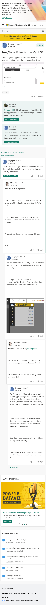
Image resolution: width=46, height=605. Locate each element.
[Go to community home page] (16, 25)
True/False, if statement (14, 567)
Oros (16, 570)
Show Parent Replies (7, 156)
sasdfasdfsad (18, 551)
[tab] (22, 524)
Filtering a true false (13, 576)
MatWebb (13, 183)
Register (34, 25)
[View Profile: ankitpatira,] (6, 105)
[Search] (29, 25)
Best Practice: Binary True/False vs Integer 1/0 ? (23, 548)
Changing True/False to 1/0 (16, 540)
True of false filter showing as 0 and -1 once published (22, 557)
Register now (7, 18)
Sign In (41, 25)
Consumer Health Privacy (29, 600)
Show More (7, 87)
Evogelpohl (11, 44)
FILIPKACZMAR (20, 543)
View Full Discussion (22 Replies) (13, 152)
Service (6, 31)
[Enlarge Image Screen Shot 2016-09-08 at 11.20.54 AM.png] (25, 315)
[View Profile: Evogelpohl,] (6, 128)
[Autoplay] (19, 524)
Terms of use (32, 593)
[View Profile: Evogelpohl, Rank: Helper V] (4, 45)
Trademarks (5, 597)
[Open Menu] (42, 31)
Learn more (27, 38)
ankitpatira (12, 104)
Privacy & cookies (20, 593)
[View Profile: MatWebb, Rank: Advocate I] (7, 184)
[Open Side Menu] (3, 25)
